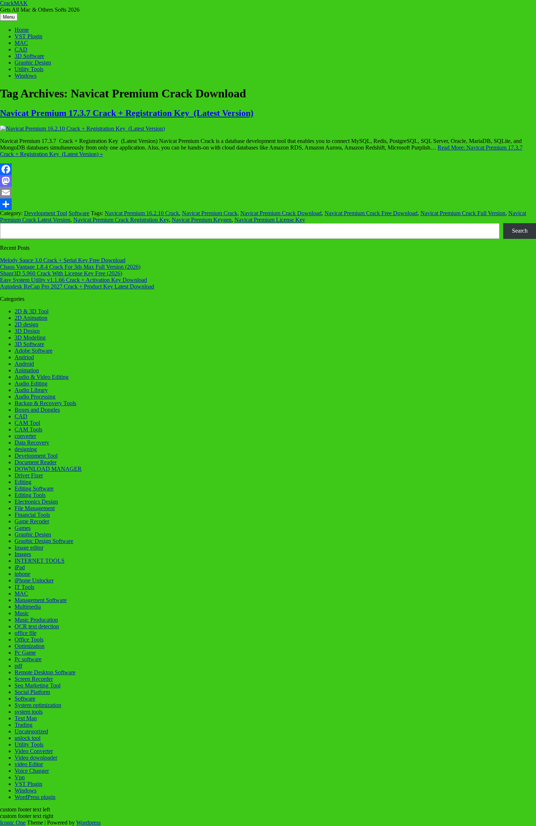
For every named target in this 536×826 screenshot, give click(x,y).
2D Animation (31, 318)
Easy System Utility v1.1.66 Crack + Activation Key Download (73, 280)
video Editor (29, 764)
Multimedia (28, 607)
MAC (21, 43)
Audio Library (31, 390)
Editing (23, 482)
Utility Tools (29, 69)
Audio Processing (35, 396)
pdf (18, 666)
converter (25, 436)
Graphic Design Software (44, 541)
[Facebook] (268, 169)
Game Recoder (32, 521)
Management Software (41, 600)
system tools (29, 712)
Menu (9, 17)
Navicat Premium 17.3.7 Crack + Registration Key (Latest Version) (126, 113)
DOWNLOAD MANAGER (48, 469)
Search (520, 231)
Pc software (28, 659)
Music (22, 613)
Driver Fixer (29, 475)
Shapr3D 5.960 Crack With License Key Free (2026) (61, 273)
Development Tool (45, 213)
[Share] (268, 204)
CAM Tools (28, 429)
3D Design (27, 331)
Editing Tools (30, 495)
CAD (21, 49)
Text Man (26, 718)
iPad (20, 567)
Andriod (24, 357)
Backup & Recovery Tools (45, 403)
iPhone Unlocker (34, 580)
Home (22, 30)
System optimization (38, 705)
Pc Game (25, 652)
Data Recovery (32, 442)
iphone (22, 574)
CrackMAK (14, 3)
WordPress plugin (35, 797)
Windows (25, 76)
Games (23, 528)
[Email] (268, 192)
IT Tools (24, 587)
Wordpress (88, 822)
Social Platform (32, 692)
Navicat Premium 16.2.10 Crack (142, 213)
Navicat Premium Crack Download (281, 213)
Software (79, 213)
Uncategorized (31, 731)
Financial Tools (32, 515)
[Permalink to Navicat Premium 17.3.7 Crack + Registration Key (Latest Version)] (82, 128)
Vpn (20, 777)
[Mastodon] (268, 181)
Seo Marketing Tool (38, 685)
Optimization (29, 646)
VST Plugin (28, 36)
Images (23, 554)
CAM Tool (27, 423)
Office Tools (29, 639)
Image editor (29, 547)
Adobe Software (34, 351)
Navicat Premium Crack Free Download (371, 213)
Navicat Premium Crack (209, 213)
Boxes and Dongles (37, 410)
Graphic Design (33, 62)
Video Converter (34, 751)
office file (25, 633)
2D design (26, 324)
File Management (35, 508)
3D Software (29, 56)
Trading (23, 725)
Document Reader (36, 462)
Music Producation (36, 620)
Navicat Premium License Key (269, 220)
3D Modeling (30, 337)
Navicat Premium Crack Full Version (462, 213)
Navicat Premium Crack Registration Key (121, 220)
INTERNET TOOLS (40, 561)
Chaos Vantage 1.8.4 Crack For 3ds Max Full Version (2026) (70, 267)
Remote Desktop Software (45, 672)
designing (26, 449)
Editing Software (34, 488)
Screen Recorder (34, 679)
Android (24, 364)
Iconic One (13, 822)
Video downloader (36, 758)
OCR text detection (37, 626)
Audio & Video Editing (42, 377)
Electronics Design (36, 502)
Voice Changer (32, 771)
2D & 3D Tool (31, 311)
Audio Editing (31, 383)
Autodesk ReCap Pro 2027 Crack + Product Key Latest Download (77, 286)
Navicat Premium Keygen (202, 220)
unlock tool (27, 738)
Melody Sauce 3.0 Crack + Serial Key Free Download (62, 260)
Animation (27, 370)
